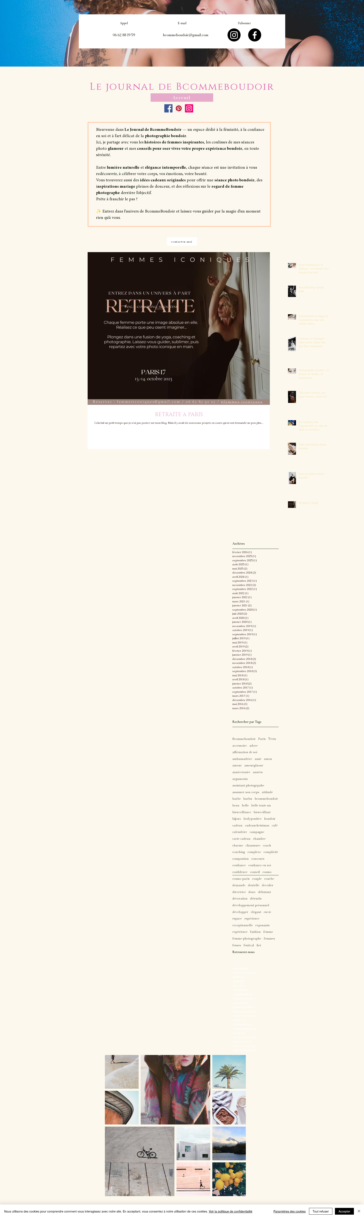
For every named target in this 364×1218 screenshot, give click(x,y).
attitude (267, 792)
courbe (269, 879)
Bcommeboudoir (244, 739)
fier (259, 945)
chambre (259, 839)
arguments (240, 779)
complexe (254, 852)
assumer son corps (245, 792)
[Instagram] (234, 34)
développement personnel (250, 905)
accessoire (239, 746)
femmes (269, 939)
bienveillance (241, 812)
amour (237, 765)
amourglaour (253, 765)
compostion (240, 859)
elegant (256, 912)
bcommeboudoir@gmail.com (185, 34)
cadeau (237, 826)
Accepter (344, 1211)
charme (237, 846)
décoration (240, 899)
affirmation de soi (244, 752)
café (275, 826)
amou (268, 759)
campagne (257, 832)
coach (267, 846)
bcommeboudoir (266, 799)
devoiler (267, 885)
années (258, 772)
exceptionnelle (242, 925)
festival (249, 945)
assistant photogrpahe (248, 785)
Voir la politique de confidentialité (230, 1211)
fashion (255, 932)
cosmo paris (241, 879)
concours (257, 859)
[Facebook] (254, 34)
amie (258, 759)
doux (252, 892)
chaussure (253, 846)
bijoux (236, 819)
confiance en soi (259, 865)
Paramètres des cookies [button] (289, 1211)
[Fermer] (358, 1211)
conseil (255, 872)
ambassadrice (242, 759)
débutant (264, 892)
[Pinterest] (179, 108)
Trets (272, 739)
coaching (238, 852)
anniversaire (241, 772)
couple (257, 879)
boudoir (270, 819)
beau (235, 806)
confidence (240, 872)
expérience (240, 932)
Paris (262, 739)
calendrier (239, 832)
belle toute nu (261, 806)
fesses (236, 945)
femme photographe (246, 939)
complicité (271, 852)
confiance (239, 865)
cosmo (267, 872)
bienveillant (262, 812)
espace (237, 919)
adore (253, 746)
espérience (251, 919)
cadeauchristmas (257, 826)
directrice (239, 892)
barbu (247, 799)
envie (267, 912)
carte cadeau (241, 839)
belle (245, 806)
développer (240, 912)
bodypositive (253, 819)
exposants (262, 925)
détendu (256, 899)
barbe (236, 799)
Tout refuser (321, 1211)
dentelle (253, 885)
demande (238, 885)
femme (268, 932)
